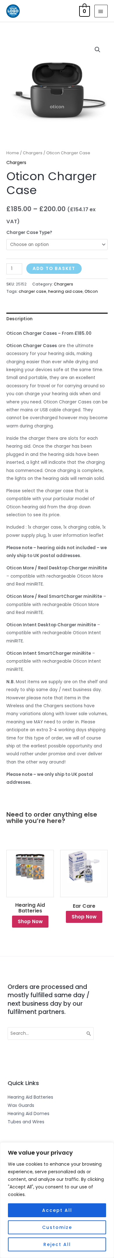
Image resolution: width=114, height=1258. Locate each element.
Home (12, 153)
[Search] (89, 1034)
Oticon (91, 291)
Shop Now (30, 921)
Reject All (57, 1244)
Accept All (57, 1210)
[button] (97, 49)
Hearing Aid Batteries (30, 908)
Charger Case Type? (29, 233)
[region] (57, 1200)
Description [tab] (19, 319)
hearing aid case (65, 291)
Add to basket (54, 269)
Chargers (32, 153)
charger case (32, 291)
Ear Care (84, 906)
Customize (57, 1227)
